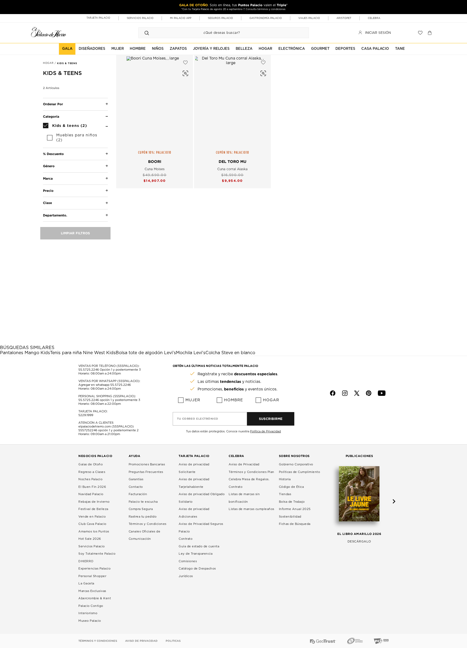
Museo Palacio (89, 620)
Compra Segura (141, 509)
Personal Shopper (92, 576)
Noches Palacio (90, 479)
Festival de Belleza (93, 509)
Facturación (138, 494)
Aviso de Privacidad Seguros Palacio (201, 527)
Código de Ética (291, 486)
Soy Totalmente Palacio (96, 553)
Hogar (271, 400)
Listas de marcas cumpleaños (251, 509)
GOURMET (320, 49)
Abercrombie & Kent (94, 598)
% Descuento (53, 154)
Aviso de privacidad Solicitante (194, 468)
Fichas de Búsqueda (295, 523)
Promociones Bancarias (147, 464)
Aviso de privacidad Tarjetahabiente (194, 483)
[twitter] (357, 393)
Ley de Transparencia (195, 553)
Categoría (51, 116)
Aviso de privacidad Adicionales (194, 513)
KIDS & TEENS (67, 63)
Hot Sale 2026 (89, 538)
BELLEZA (244, 49)
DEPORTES (345, 49)
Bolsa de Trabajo (292, 501)
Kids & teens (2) (69, 125)
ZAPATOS (178, 49)
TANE (400, 49)
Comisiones (188, 561)
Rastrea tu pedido (143, 516)
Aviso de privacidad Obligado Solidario (202, 498)
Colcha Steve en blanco (230, 353)
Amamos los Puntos (93, 531)
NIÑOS (158, 49)
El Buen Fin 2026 (92, 486)
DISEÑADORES (92, 49)
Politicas (173, 641)
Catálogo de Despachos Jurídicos (197, 572)
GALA (67, 49)
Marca (48, 178)
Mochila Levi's (190, 353)
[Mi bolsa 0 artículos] (430, 33)
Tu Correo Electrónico (197, 418)
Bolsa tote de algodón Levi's (146, 353)
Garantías (136, 479)
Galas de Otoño (90, 464)
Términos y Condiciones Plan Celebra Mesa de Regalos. (251, 476)
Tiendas (285, 494)
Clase (47, 203)
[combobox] (218, 33)
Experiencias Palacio (94, 568)
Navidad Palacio (91, 494)
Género (49, 166)
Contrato (185, 538)
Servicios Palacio (91, 546)
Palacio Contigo (90, 605)
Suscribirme (270, 418)
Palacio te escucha (143, 501)
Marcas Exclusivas (92, 591)
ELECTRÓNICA (291, 49)
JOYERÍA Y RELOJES (211, 49)
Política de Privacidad (265, 431)
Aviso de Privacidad (244, 464)
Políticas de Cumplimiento (299, 472)
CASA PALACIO (375, 49)
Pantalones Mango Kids (25, 353)
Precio (48, 190)
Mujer (192, 400)
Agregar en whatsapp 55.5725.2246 (104, 384)
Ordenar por (53, 104)
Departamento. (55, 215)
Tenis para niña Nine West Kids (83, 353)
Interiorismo (87, 613)
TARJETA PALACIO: (93, 411)
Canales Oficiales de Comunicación (145, 535)
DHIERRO (86, 561)
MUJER (117, 49)
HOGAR (265, 49)
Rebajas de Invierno (94, 501)
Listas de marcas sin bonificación (244, 498)
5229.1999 (85, 415)
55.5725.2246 (88, 369)
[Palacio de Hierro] (48, 32)
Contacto (136, 486)
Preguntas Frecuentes (146, 472)
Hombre (233, 400)
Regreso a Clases (91, 472)
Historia (285, 479)
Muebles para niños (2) (76, 137)
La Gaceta (86, 583)
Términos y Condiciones (147, 523)
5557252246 (87, 430)
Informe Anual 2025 (295, 509)
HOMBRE (138, 49)
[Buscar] (146, 33)
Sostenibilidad (290, 516)
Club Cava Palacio (92, 523)
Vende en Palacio (92, 516)
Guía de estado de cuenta (199, 546)
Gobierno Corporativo (296, 464)
